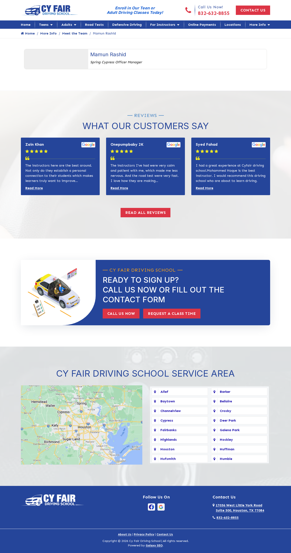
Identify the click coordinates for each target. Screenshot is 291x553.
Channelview (170, 411)
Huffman (227, 449)
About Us (124, 534)
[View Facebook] (151, 507)
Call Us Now (121, 313)
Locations (233, 25)
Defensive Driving (127, 25)
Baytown (167, 401)
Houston (167, 449)
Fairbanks (168, 430)
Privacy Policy (144, 534)
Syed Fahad (207, 144)
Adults (66, 25)
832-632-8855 (213, 13)
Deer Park (228, 420)
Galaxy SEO (154, 545)
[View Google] (161, 507)
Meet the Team (74, 33)
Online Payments (202, 25)
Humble (226, 459)
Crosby (225, 411)
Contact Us (253, 10)
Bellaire (226, 401)
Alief (164, 392)
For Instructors (162, 25)
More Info (257, 25)
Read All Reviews (145, 212)
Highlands (168, 440)
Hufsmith (168, 459)
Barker (225, 392)
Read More (34, 188)
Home (25, 25)
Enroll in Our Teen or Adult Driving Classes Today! (135, 10)
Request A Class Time (172, 313)
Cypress (166, 420)
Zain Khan (34, 144)
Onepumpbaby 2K (127, 144)
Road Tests (94, 25)
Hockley (226, 440)
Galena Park (230, 430)
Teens (44, 25)
